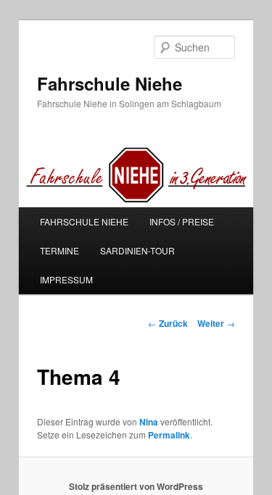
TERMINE (59, 250)
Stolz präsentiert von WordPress (136, 486)
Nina (148, 421)
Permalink (169, 434)
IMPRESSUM (66, 279)
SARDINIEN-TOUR (137, 250)
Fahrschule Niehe (109, 83)
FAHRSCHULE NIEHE (84, 221)
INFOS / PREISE (181, 221)
